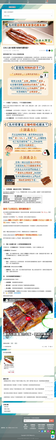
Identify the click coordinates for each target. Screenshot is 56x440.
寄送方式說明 (41, 426)
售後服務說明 (41, 428)
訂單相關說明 (33, 428)
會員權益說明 (50, 425)
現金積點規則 (50, 426)
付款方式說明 (41, 425)
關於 (25, 425)
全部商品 (32, 425)
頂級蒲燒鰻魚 (17, 293)
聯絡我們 (26, 426)
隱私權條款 (50, 428)
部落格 (25, 428)
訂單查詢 (33, 426)
